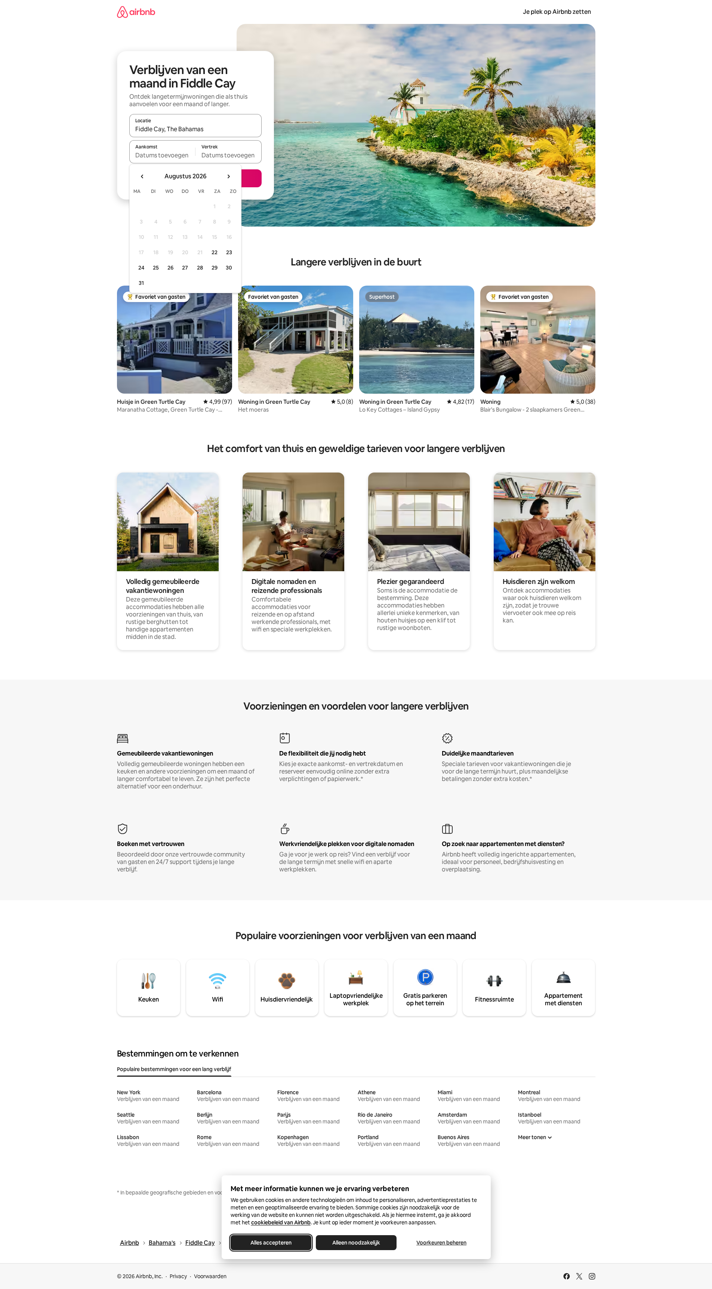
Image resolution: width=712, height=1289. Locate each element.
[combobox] (195, 128)
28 (200, 267)
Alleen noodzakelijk (356, 1242)
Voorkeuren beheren (441, 1242)
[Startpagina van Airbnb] (136, 12)
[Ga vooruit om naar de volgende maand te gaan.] (228, 176)
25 (156, 267)
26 (170, 267)
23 (229, 252)
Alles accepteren (271, 1242)
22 (215, 252)
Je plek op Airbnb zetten (557, 12)
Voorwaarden (210, 1276)
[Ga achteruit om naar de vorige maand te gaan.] (142, 176)
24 (141, 267)
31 (141, 283)
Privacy (178, 1276)
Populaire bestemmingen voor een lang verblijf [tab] (174, 1069)
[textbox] (162, 155)
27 (185, 267)
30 (229, 267)
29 (215, 267)
